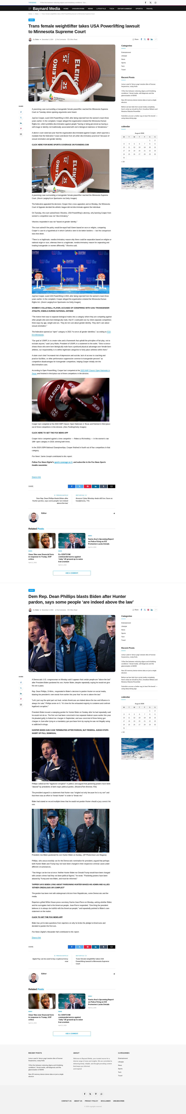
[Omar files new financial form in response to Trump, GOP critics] (42, 540)
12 (134, 147)
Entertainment (125, 8)
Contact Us (66, 1101)
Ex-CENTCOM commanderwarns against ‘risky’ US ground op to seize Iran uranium (70, 558)
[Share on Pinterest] (148, 39)
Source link (36, 477)
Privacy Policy (91, 1101)
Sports (139, 8)
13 (139, 147)
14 (145, 147)
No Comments (61, 39)
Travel (149, 8)
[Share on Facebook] (141, 39)
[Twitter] (21, 117)
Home (66, 8)
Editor (37, 39)
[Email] (21, 134)
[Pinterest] (21, 128)
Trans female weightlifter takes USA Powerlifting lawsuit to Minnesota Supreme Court (92, 961)
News (90, 8)
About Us (78, 1101)
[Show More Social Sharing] (156, 39)
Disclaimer (106, 1101)
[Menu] (29, 8)
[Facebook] (21, 112)
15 (150, 147)
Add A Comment (72, 573)
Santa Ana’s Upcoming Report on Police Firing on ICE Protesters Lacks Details (101, 541)
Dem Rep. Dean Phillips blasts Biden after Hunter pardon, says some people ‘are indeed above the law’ (50, 500)
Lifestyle (101, 8)
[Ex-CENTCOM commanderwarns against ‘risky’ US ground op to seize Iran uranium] (71, 540)
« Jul (123, 161)
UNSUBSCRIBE (78, 8)
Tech (111, 8)
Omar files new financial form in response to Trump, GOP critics (41, 556)
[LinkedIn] (21, 123)
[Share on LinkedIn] (151, 39)
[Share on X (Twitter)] (144, 39)
